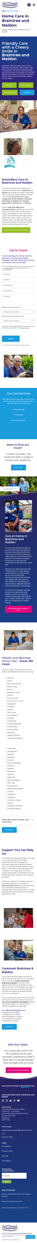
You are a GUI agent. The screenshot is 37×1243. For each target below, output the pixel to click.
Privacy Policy (25, 328)
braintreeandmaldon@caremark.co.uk (17, 1130)
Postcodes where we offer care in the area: (15, 821)
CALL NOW (30, 1237)
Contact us (27, 92)
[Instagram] (3, 1100)
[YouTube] (18, 1100)
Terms (22, 345)
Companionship (26, 85)
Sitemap (5, 1156)
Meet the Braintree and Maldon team (18, 609)
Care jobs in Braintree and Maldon (18, 1070)
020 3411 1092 (12, 11)
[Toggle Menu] (34, 5)
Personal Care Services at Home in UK (15, 1208)
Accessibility (6, 1146)
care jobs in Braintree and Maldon (15, 1002)
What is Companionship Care (12, 1201)
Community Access (10, 92)
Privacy (27, 345)
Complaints (6, 1161)
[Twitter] (7, 1100)
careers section (9, 268)
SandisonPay (15, 1239)
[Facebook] (14, 1100)
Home (4, 30)
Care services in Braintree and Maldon (16, 230)
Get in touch (18, 467)
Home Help (9, 85)
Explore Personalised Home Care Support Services (16, 1195)
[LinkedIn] (11, 1100)
